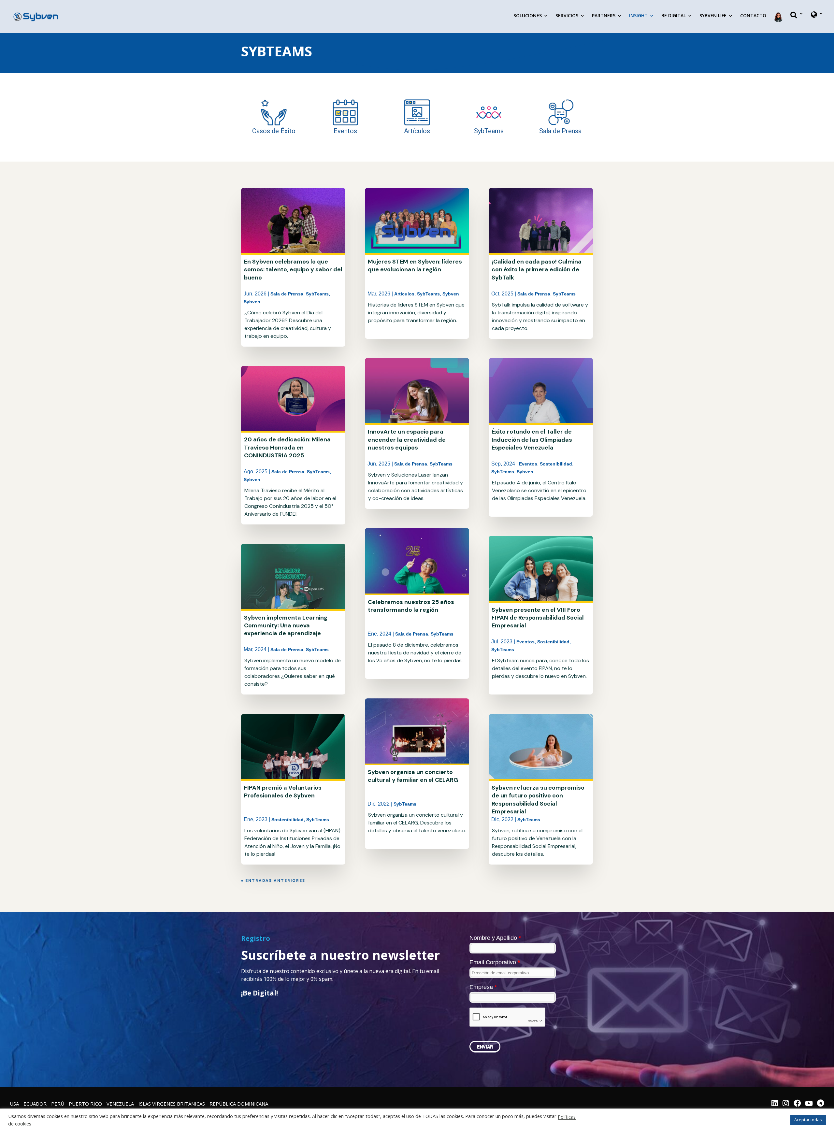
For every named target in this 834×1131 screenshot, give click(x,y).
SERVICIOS (566, 16)
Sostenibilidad (287, 819)
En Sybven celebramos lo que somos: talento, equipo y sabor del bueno (293, 269)
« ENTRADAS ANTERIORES (273, 880)
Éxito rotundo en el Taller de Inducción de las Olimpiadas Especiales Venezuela (532, 439)
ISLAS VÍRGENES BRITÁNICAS (171, 1103)
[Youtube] (808, 1104)
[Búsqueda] (797, 20)
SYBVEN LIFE (712, 16)
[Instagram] (786, 1104)
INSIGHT (638, 16)
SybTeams (317, 293)
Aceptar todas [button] (808, 1120)
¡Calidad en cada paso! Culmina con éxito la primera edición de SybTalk (537, 269)
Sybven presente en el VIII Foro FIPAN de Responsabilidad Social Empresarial (538, 618)
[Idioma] (817, 20)
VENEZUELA (120, 1103)
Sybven (252, 301)
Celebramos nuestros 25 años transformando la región (411, 606)
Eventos (528, 463)
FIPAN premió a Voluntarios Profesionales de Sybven (283, 791)
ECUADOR (35, 1103)
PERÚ (57, 1103)
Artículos (404, 293)
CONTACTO (753, 16)
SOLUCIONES (527, 16)
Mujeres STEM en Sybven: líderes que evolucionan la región (415, 265)
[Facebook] (797, 1104)
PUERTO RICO (85, 1103)
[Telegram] (820, 1104)
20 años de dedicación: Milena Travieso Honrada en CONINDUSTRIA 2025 (287, 447)
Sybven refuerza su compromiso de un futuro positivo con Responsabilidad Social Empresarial (538, 799)
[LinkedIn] (774, 1104)
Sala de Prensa (286, 293)
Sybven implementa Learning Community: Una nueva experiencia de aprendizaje (285, 625)
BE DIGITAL (673, 16)
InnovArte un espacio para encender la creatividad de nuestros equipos (407, 439)
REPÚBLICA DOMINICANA (238, 1103)
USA (14, 1103)
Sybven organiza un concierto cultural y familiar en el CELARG (413, 776)
